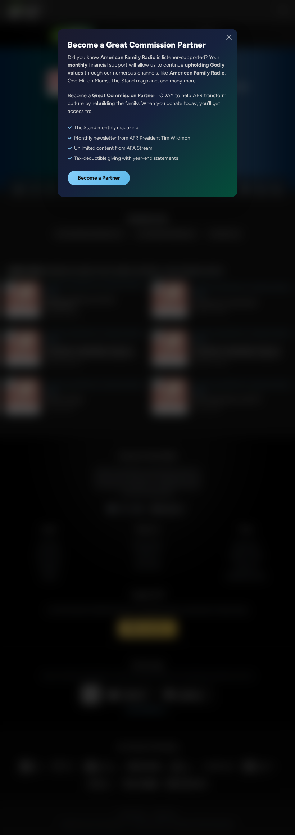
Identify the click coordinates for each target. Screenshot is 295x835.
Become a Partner (99, 178)
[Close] (229, 37)
